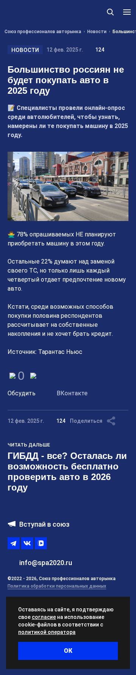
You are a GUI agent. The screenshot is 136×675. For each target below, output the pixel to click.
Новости (25, 50)
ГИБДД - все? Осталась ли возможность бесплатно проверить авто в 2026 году (67, 471)
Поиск (110, 12)
